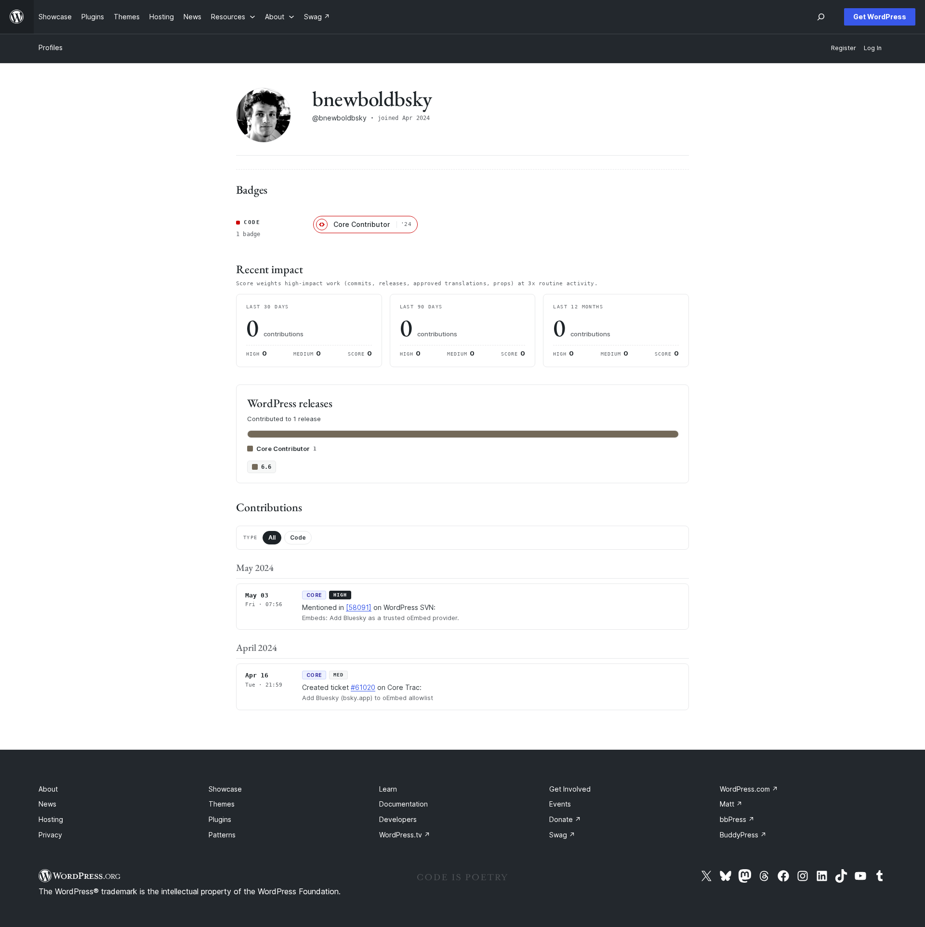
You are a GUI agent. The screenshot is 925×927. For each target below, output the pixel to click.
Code (298, 537)
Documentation (403, 804)
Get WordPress (879, 17)
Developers (398, 819)
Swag (562, 835)
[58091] (358, 607)
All (272, 537)
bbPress (737, 819)
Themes (222, 804)
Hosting (51, 819)
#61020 (363, 687)
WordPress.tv (404, 835)
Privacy (50, 835)
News (47, 804)
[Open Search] (820, 17)
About (48, 789)
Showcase (225, 789)
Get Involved (570, 789)
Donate (565, 819)
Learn (388, 789)
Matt (731, 804)
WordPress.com (749, 789)
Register (843, 48)
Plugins (220, 819)
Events (560, 804)
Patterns (222, 835)
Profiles (51, 47)
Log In (873, 48)
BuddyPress (743, 835)
